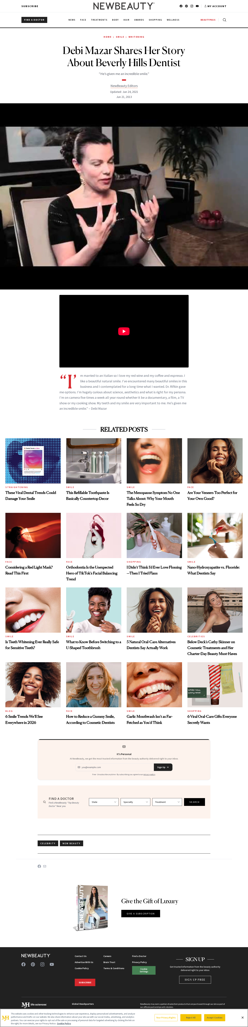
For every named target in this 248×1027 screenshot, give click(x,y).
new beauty (71, 843)
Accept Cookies (215, 1017)
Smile (120, 36)
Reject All (191, 1017)
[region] (124, 1018)
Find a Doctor (139, 956)
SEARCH (194, 802)
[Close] (242, 1017)
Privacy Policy (139, 962)
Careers (107, 956)
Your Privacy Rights (166, 1017)
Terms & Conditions (113, 968)
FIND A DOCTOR (34, 19)
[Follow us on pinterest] (186, 6)
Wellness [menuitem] (173, 19)
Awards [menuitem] (139, 19)
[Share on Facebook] (39, 866)
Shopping (134, 561)
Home (108, 36)
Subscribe (29, 6)
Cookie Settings (144, 970)
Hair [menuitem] (126, 19)
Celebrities (196, 636)
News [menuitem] (71, 19)
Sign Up (161, 767)
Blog (9, 711)
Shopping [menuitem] (155, 19)
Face (190, 487)
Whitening (137, 36)
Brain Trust (109, 962)
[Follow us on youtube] (197, 6)
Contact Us (81, 956)
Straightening (16, 487)
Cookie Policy (82, 968)
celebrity (48, 843)
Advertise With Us (84, 962)
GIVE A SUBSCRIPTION (141, 913)
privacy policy (149, 774)
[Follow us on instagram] (191, 6)
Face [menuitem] (83, 19)
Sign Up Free (195, 979)
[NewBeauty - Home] (124, 6)
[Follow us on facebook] (181, 6)
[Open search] (224, 20)
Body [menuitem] (115, 19)
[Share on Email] (44, 866)
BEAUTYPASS (208, 19)
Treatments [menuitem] (99, 19)
